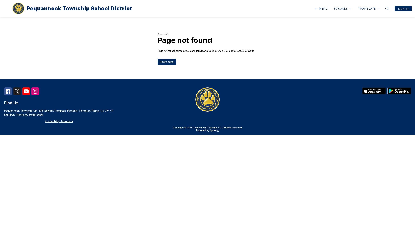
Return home (167, 61)
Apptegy (214, 130)
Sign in (403, 8)
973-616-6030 (34, 114)
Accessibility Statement (59, 121)
